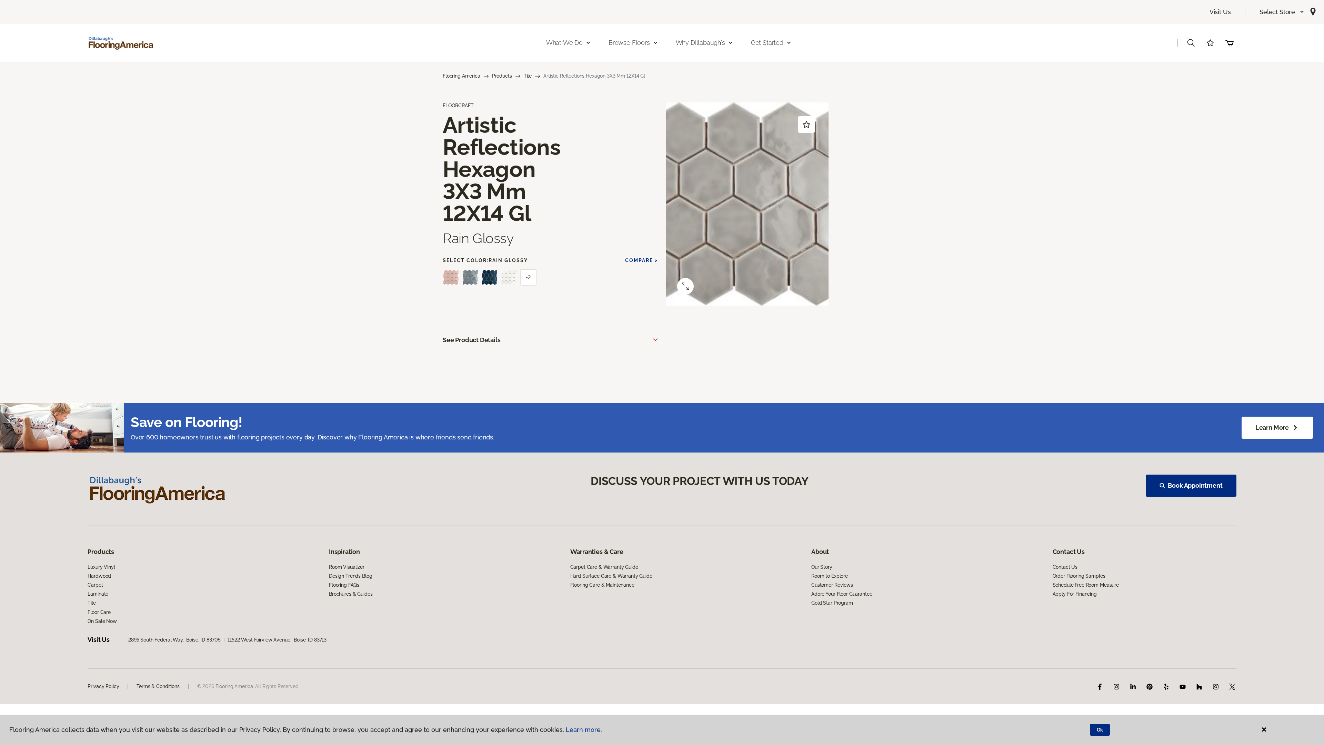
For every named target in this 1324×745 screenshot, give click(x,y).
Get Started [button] (767, 42)
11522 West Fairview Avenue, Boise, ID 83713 (277, 640)
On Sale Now (102, 621)
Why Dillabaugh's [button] (700, 42)
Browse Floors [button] (629, 42)
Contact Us (1065, 567)
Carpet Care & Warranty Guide (604, 567)
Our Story (821, 567)
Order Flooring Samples (1079, 576)
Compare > (641, 260)
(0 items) (1229, 43)
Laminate (98, 594)
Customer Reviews (832, 585)
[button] (1282, 12)
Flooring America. (234, 686)
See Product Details (472, 340)
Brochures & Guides (350, 594)
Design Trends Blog (350, 576)
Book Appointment (1195, 485)
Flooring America (461, 76)
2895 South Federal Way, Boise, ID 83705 (174, 640)
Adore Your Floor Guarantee (841, 594)
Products (502, 76)
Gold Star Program (832, 603)
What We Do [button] (564, 42)
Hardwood (99, 576)
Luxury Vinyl (101, 567)
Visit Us (1220, 12)
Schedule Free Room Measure (1086, 585)
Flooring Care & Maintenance (602, 585)
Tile (528, 76)
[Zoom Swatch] (685, 286)
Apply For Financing (1075, 594)
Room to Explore (829, 576)
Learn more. (584, 729)
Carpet (95, 585)
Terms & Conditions (158, 686)
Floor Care (99, 612)
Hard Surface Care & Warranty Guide (611, 576)
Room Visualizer (346, 567)
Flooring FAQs (344, 585)
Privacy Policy (103, 686)
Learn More (1272, 427)
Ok (1100, 730)
